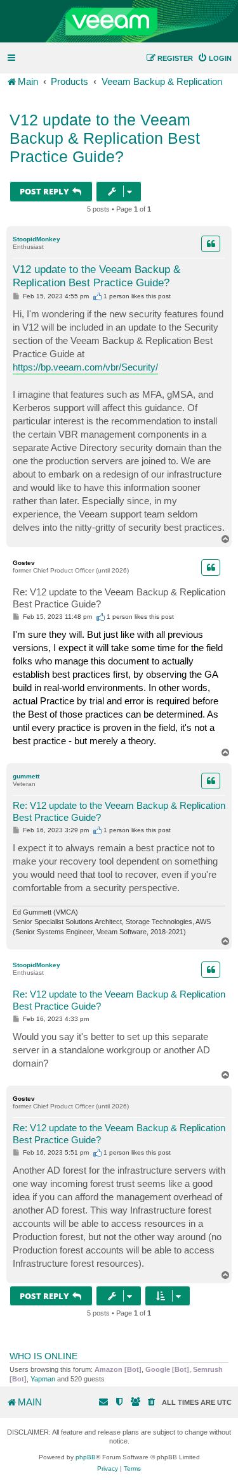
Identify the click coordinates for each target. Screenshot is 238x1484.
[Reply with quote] (210, 244)
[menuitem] (214, 58)
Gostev (24, 562)
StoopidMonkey (36, 239)
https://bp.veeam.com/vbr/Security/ (85, 367)
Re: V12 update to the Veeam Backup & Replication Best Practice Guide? (119, 598)
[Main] (119, 21)
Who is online (43, 1356)
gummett (26, 776)
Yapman (42, 1379)
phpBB (86, 1457)
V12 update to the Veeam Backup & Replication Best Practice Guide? (105, 138)
